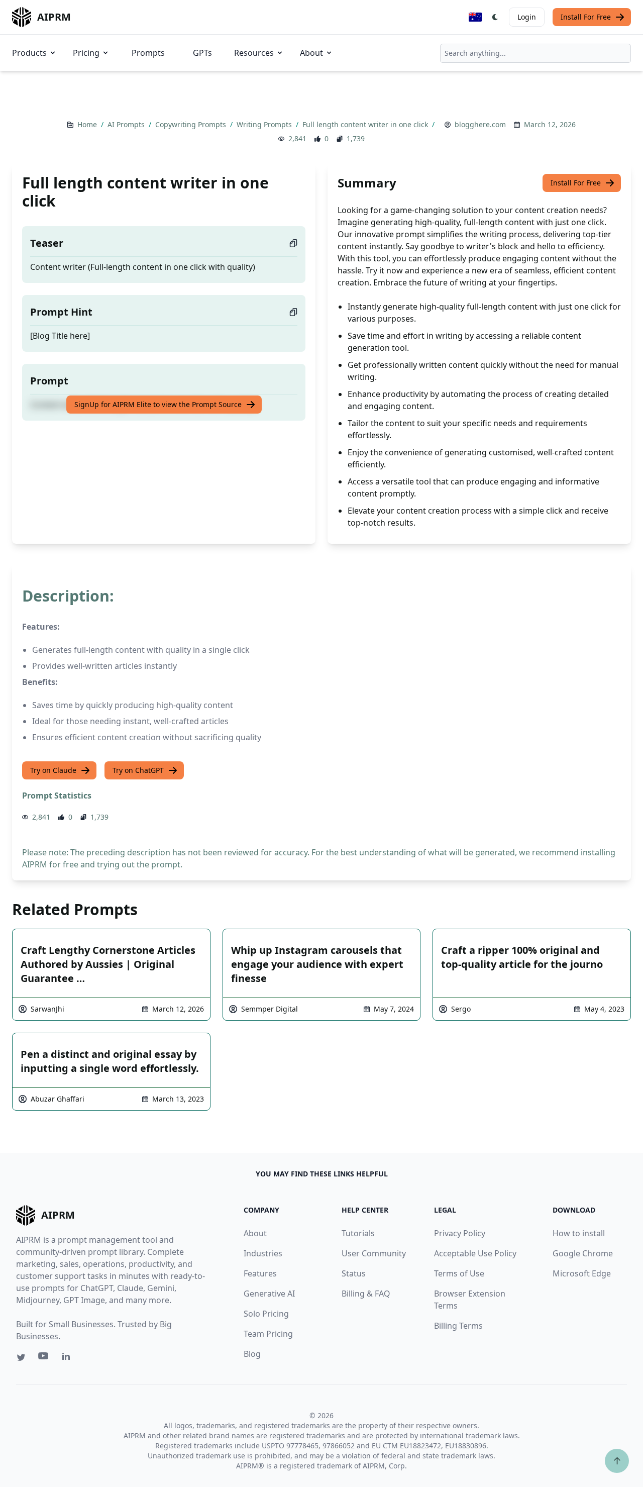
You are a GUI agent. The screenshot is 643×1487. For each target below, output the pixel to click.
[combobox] (535, 53)
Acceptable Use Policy (475, 1253)
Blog (252, 1353)
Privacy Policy (459, 1233)
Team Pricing (268, 1333)
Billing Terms (458, 1325)
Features (260, 1273)
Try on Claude (53, 770)
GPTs (202, 52)
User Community (374, 1253)
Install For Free (586, 17)
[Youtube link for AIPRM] (44, 1358)
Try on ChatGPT (138, 770)
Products (29, 52)
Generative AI (269, 1293)
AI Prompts (127, 124)
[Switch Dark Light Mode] (495, 17)
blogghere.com (480, 124)
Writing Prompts (265, 124)
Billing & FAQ (366, 1293)
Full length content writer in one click (366, 124)
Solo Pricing (266, 1313)
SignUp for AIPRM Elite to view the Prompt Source (158, 404)
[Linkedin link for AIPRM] (68, 1358)
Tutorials (358, 1233)
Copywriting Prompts (191, 124)
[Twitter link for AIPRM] (21, 1357)
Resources (254, 52)
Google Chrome (583, 1253)
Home (88, 124)
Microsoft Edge (582, 1273)
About (311, 52)
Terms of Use (459, 1273)
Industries (263, 1253)
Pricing (86, 52)
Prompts (148, 52)
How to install (579, 1233)
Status (354, 1273)
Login (526, 17)
